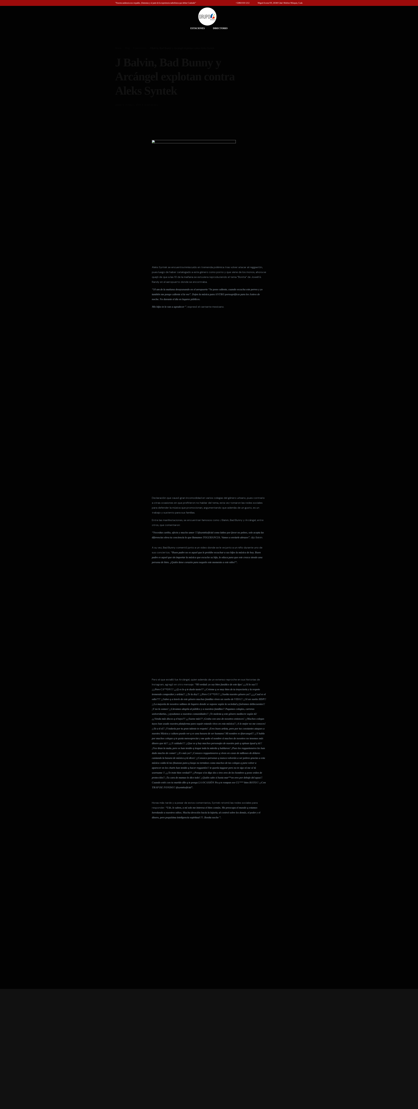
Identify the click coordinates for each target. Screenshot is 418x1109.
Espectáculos (151, 104)
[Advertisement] (209, 1049)
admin (118, 104)
